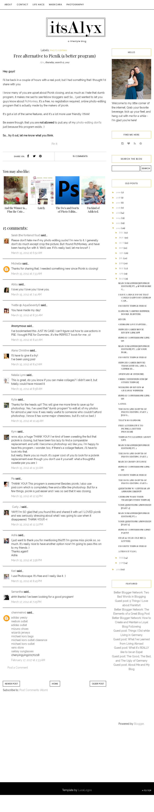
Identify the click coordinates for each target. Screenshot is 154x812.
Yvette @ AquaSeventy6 (25, 305)
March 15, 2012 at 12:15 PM (26, 496)
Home (55, 683)
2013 (118, 222)
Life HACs (39, 4)
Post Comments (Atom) (34, 690)
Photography (75, 4)
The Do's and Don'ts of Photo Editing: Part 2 (133, 455)
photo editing (58, 50)
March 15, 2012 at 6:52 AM (26, 252)
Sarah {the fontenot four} (25, 235)
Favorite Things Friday (132, 305)
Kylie (14, 399)
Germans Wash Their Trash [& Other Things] (134, 498)
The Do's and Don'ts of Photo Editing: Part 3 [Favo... (133, 412)
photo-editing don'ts (88, 122)
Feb (121, 557)
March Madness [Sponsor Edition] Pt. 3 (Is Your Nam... (133, 349)
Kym (14, 431)
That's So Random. (129, 420)
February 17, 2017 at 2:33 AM (28, 660)
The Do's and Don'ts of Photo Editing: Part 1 (132, 482)
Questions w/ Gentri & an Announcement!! (134, 490)
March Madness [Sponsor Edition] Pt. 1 (133, 515)
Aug (121, 252)
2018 (118, 197)
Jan (121, 562)
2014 (118, 217)
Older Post (98, 683)
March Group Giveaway (132, 461)
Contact (22, 4)
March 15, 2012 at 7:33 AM (26, 273)
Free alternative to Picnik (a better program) (130, 428)
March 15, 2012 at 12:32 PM (27, 524)
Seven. (122, 319)
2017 (118, 202)
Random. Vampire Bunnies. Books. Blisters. (134, 312)
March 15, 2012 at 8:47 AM (26, 364)
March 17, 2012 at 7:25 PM (26, 601)
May (121, 268)
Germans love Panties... (132, 324)
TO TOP (147, 790)
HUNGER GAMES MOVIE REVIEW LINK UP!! (131, 331)
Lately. (122, 403)
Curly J (16, 506)
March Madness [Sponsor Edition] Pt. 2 (133, 447)
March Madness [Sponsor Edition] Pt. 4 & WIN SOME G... (134, 286)
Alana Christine (20, 350)
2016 (118, 207)
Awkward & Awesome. (131, 373)
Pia (13, 478)
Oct (122, 242)
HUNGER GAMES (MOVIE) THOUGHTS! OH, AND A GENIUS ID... (132, 365)
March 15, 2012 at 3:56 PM (26, 560)
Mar (122, 278)
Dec (121, 232)
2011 (118, 569)
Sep (121, 247)
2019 (118, 192)
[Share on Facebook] (28, 156)
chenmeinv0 (18, 612)
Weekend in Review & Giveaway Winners (131, 389)
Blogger (139, 723)
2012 (118, 227)
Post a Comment (18, 667)
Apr (121, 273)
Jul (121, 258)
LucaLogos (85, 790)
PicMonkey (31, 101)
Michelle (16, 263)
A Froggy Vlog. (127, 551)
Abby (14, 284)
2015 (118, 212)
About (8, 4)
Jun (121, 263)
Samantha (17, 591)
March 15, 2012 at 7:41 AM (26, 294)
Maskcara (55, 4)
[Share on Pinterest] (40, 156)
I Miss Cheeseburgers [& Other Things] (132, 380)
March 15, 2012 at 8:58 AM (26, 388)
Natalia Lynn (18, 375)
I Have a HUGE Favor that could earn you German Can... (134, 297)
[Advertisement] (34, 757)
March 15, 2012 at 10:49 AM (27, 420)
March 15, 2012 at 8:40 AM (26, 339)
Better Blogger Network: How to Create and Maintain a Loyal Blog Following (131, 622)
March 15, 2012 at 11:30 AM (27, 467)
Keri (13, 570)
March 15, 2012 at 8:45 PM (26, 581)
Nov (122, 237)
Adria (14, 535)
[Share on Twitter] (34, 156)
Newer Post (11, 683)
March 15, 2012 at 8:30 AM (26, 315)
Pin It (54, 143)
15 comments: (80, 156)
